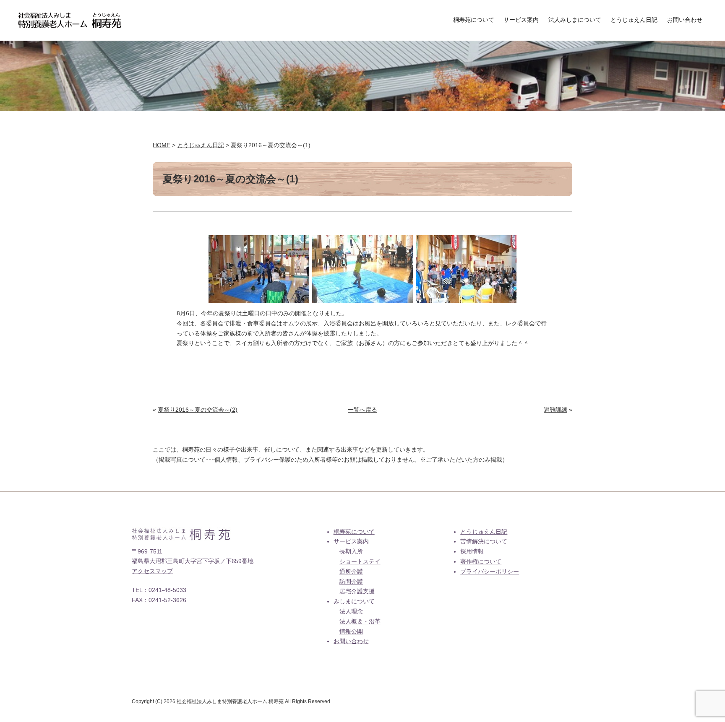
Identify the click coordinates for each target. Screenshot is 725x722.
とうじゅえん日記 (633, 19)
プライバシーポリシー (489, 571)
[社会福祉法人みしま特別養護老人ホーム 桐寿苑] (69, 17)
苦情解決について (483, 541)
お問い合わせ (684, 19)
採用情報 (472, 551)
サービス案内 (521, 19)
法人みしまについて (574, 19)
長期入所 (351, 551)
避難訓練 (555, 409)
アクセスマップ (152, 571)
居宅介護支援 (357, 591)
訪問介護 (351, 581)
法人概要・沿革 (360, 621)
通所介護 (351, 571)
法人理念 (351, 611)
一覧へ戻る (362, 409)
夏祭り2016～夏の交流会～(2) (197, 409)
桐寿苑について (473, 19)
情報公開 (351, 631)
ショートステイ (360, 561)
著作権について (480, 561)
